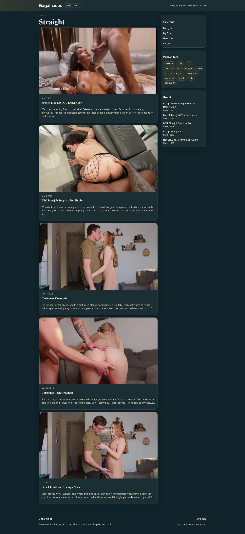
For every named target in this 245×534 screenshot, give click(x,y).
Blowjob (173, 5)
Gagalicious (50, 5)
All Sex (202, 5)
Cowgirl (188, 68)
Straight (168, 73)
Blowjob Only (170, 83)
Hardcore (193, 5)
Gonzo (199, 68)
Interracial (169, 78)
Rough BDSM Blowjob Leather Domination (179, 105)
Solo (191, 78)
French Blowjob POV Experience (180, 115)
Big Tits (182, 5)
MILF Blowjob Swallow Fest (177, 123)
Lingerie (181, 78)
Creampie (169, 63)
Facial (180, 63)
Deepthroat (192, 73)
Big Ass (179, 73)
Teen (189, 63)
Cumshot (169, 68)
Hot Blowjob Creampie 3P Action (180, 139)
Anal (179, 68)
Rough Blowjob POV (174, 131)
